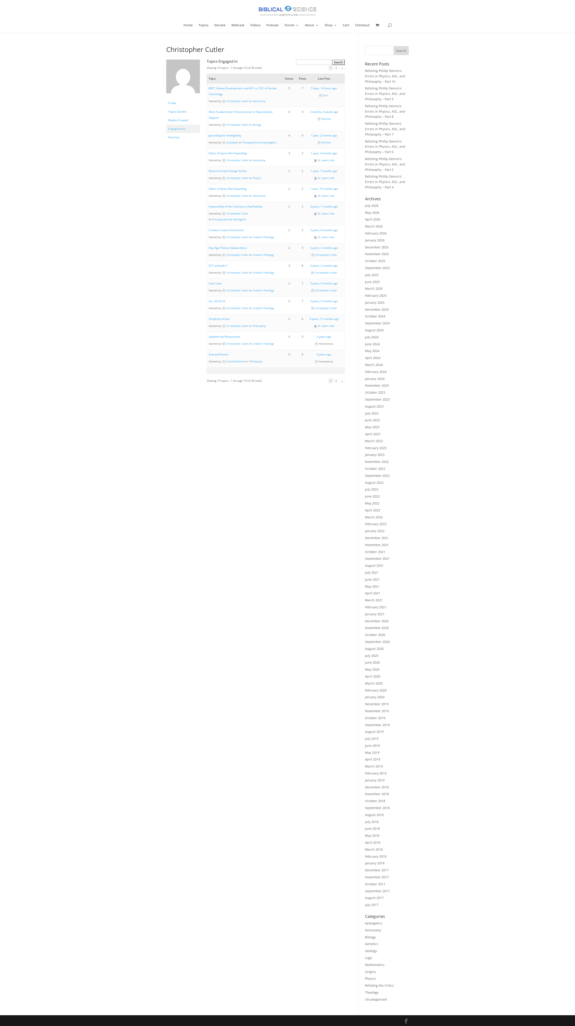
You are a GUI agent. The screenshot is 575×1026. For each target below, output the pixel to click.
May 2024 (372, 351)
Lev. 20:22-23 (217, 301)
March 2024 (374, 365)
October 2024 (375, 316)
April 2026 (372, 219)
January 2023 (375, 455)
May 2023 (372, 427)
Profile (172, 103)
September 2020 (377, 642)
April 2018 (372, 842)
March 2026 (374, 226)
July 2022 (371, 489)
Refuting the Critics (379, 985)
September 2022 (377, 475)
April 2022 (372, 510)
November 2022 (377, 461)
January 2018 (375, 863)
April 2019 (372, 759)
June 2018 (372, 828)
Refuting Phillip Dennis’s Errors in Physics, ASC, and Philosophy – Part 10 (385, 76)
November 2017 (377, 877)
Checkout (362, 25)
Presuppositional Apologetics (259, 142)
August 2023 (374, 406)
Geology (371, 951)
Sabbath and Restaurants (224, 337)
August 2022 (374, 482)
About (309, 25)
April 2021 (372, 593)
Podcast (272, 25)
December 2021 (377, 538)
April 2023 (372, 434)
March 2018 (374, 849)
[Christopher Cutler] (183, 97)
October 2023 (375, 392)
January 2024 (375, 379)
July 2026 (371, 205)
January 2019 (375, 780)
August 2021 (374, 565)
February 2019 (376, 773)
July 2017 (371, 905)
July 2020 (371, 656)
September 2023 (377, 399)
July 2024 (371, 337)
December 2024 (377, 309)
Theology (371, 992)
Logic (369, 958)
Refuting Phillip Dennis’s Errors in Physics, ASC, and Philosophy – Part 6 (385, 146)
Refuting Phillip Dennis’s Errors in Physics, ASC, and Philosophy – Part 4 (385, 181)
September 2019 (377, 725)
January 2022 (375, 531)
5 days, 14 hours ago (324, 88)
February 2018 (376, 856)
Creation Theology (263, 237)
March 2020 (374, 683)
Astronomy (258, 101)
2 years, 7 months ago (324, 206)
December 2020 (377, 621)
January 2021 (375, 614)
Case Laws (215, 283)
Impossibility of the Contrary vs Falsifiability (235, 206)
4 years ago (324, 337)
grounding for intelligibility (225, 135)
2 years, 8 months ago (324, 230)
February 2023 (376, 448)
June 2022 (372, 496)
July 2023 (371, 413)
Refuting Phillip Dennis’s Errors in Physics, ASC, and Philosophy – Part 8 (385, 111)
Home (188, 25)
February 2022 (376, 524)
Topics (203, 25)
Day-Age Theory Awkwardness (228, 248)
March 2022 (374, 517)
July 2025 (371, 275)
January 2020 (375, 697)
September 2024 (377, 323)
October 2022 (375, 468)
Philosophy (259, 326)
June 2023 (372, 420)
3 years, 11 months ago (324, 319)
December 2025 (377, 247)
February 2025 (376, 295)
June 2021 (372, 579)
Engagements (177, 129)
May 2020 (372, 669)
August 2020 (374, 649)
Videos (255, 25)
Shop (328, 25)
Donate (220, 25)
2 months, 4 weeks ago (324, 112)
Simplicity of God (219, 319)
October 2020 (375, 635)
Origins (370, 972)
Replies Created (178, 120)
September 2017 (377, 891)
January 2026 (375, 240)
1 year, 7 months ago (324, 171)
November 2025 (377, 254)
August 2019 (374, 731)
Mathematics (375, 965)
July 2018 (371, 822)
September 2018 (377, 808)
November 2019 (377, 711)
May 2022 (372, 503)
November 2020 (377, 628)
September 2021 (377, 558)
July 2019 (371, 738)
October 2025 (375, 261)
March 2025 (374, 288)
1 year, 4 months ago (324, 153)
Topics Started (177, 112)
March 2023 (374, 441)
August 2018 (374, 815)
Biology (256, 124)
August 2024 (374, 330)
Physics (256, 178)
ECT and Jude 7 (218, 266)
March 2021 (374, 600)
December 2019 (377, 704)
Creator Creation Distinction (226, 230)
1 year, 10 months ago (324, 189)
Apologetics (373, 923)
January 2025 (375, 302)
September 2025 (377, 268)
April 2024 (372, 358)
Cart (346, 25)
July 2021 (371, 572)
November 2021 (377, 545)
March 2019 (374, 766)
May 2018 (372, 835)
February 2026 (376, 233)
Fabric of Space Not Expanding (228, 153)
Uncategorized (376, 999)
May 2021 (372, 586)
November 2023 (377, 385)
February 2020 (376, 690)
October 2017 (375, 884)
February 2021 (376, 607)
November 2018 (377, 794)
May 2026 (372, 212)
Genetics (371, 944)
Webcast (237, 25)
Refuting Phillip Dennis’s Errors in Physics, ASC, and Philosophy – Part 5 (385, 164)
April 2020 (372, 676)
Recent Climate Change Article (228, 171)
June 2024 (372, 344)
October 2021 (375, 552)
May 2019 (372, 752)
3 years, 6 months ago (324, 283)
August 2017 (374, 898)
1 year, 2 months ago (324, 135)
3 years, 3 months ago (324, 266)
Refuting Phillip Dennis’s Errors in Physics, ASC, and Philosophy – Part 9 (385, 93)
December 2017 (377, 870)
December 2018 (377, 787)
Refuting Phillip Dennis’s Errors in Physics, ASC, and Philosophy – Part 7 (385, 128)
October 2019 (375, 718)
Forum (289, 25)
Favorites (174, 137)
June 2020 (372, 662)
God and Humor (219, 354)
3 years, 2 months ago (324, 248)
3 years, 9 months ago (324, 301)
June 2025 (372, 282)
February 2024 (376, 372)
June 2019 (372, 745)
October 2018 (375, 801)
